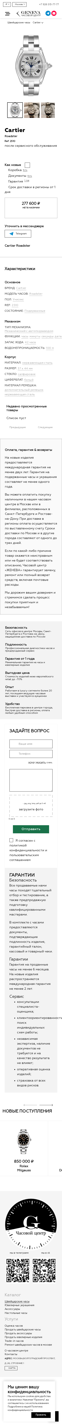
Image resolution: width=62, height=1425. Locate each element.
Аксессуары (12, 1309)
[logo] (29, 15)
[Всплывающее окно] (58, 13)
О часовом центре (16, 1350)
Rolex (24, 1166)
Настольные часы (16, 1313)
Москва (19, 4)
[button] (7, 14)
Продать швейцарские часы (23, 1329)
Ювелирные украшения (19, 1305)
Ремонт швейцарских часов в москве (28, 1345)
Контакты (11, 1354)
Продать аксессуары (18, 1333)
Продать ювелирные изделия (23, 1337)
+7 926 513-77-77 (49, 4)
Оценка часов (14, 1326)
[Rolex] (24, 1141)
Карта (12, 1368)
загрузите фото (31, 809)
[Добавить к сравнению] (12, 156)
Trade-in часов (14, 1341)
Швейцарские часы (17, 1301)
